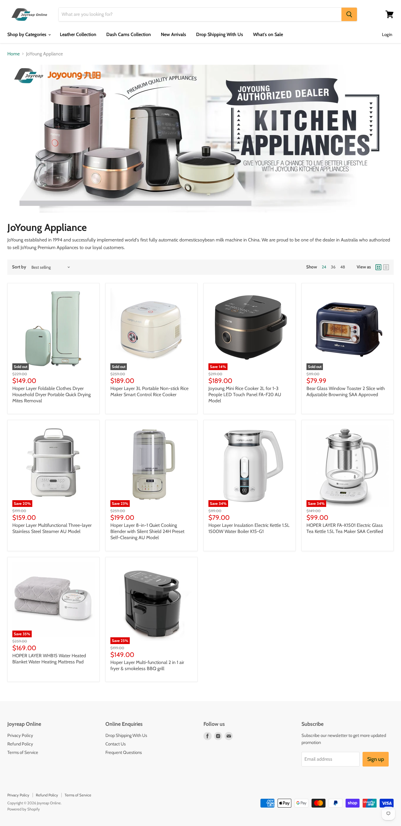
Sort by (19, 267)
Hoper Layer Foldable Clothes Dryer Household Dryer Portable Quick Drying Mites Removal (51, 394)
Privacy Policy (20, 735)
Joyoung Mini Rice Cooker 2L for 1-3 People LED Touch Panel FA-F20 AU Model (244, 394)
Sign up (375, 759)
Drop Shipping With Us (219, 34)
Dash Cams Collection (128, 34)
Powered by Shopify (23, 809)
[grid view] (378, 267)
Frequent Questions (123, 752)
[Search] (349, 14)
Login (387, 34)
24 (324, 267)
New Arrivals (173, 34)
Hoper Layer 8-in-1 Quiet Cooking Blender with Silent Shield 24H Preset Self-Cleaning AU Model (147, 531)
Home (13, 54)
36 (333, 267)
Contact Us (115, 744)
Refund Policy (20, 744)
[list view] (386, 267)
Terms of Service (22, 752)
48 (342, 267)
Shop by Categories (27, 34)
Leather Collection (78, 34)
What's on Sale (268, 34)
